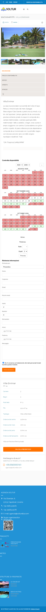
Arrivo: (4, 327)
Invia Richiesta (9, 370)
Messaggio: (5, 343)
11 (29, 198)
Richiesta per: (6, 263)
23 (29, 226)
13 (41, 198)
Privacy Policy (35, 609)
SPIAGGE (4, 89)
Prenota (23, 256)
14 (5, 201)
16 (17, 201)
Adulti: (4, 303)
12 (35, 198)
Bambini (4, 311)
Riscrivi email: (6, 295)
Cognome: (5, 279)
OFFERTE (5, 85)
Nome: (4, 271)
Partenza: (5, 335)
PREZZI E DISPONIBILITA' (9, 75)
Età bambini (5, 319)
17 (23, 201)
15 (11, 201)
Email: (4, 287)
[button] (43, 42)
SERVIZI (4, 80)
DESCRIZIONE (6, 71)
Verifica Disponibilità (34, 2)
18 (29, 201)
